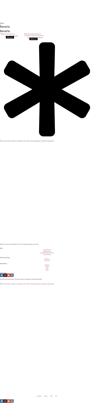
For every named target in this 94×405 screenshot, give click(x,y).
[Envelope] (8, 275)
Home (2, 23)
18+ (56, 396)
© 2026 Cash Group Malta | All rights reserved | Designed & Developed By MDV (21, 279)
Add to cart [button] (10, 37)
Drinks (45, 396)
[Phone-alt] (12, 275)
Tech (51, 396)
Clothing (39, 396)
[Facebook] (1, 275)
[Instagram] (5, 275)
